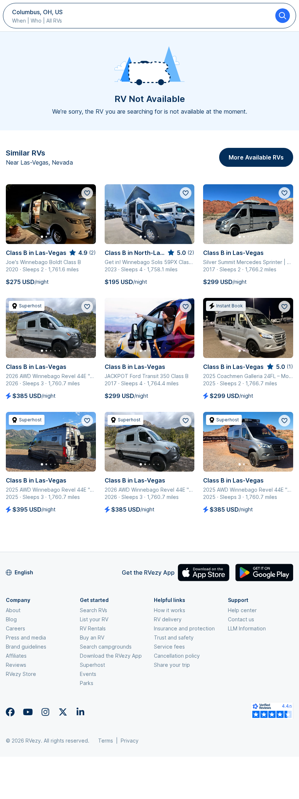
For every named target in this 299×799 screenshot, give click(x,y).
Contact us (241, 619)
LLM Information (247, 628)
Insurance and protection (184, 628)
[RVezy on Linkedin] (80, 712)
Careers (15, 628)
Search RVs (93, 610)
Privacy (130, 740)
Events (88, 674)
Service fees (169, 646)
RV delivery (168, 619)
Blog (11, 619)
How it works (169, 610)
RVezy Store (21, 674)
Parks (86, 683)
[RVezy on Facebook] (10, 712)
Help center (242, 610)
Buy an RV (92, 637)
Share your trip (172, 665)
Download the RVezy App (111, 656)
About (13, 610)
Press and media (26, 637)
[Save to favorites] (87, 193)
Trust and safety (174, 637)
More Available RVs (256, 157)
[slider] (82, 252)
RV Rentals (93, 628)
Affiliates (16, 656)
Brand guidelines (26, 646)
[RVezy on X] (62, 712)
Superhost (92, 665)
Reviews (16, 665)
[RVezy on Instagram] (45, 712)
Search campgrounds (106, 646)
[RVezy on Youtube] (27, 712)
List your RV (94, 619)
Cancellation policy (177, 656)
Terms (105, 740)
